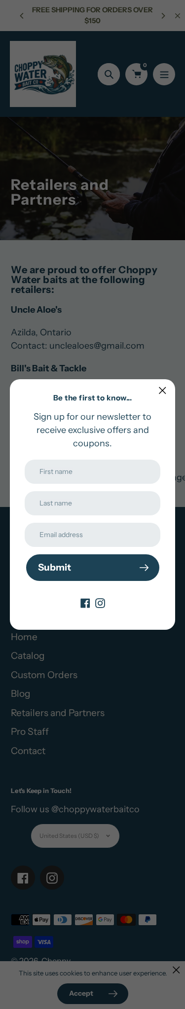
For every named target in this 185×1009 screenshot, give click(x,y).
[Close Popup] (162, 390)
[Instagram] (100, 602)
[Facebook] (85, 602)
